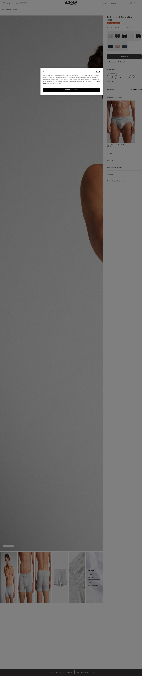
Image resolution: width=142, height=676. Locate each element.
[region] (71, 81)
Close (98, 72)
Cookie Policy (94, 79)
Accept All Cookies (71, 90)
